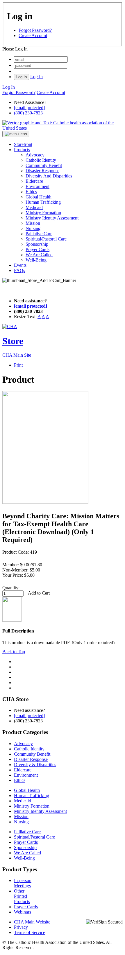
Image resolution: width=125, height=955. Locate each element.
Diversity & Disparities (35, 764)
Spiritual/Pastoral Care (46, 238)
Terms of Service (29, 932)
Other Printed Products (22, 896)
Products (22, 149)
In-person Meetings (22, 883)
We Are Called (39, 254)
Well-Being (36, 259)
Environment (37, 186)
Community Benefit (44, 165)
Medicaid (34, 207)
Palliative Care (39, 233)
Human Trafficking (43, 202)
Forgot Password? (35, 30)
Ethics (31, 191)
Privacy (21, 927)
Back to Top (13, 651)
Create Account (33, 35)
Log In (36, 76)
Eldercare (34, 181)
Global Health (38, 196)
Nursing (33, 228)
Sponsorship (37, 244)
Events (20, 265)
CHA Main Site (16, 355)
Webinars (22, 911)
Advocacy (35, 154)
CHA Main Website (32, 921)
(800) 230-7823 (28, 112)
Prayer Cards (37, 249)
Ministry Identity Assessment (52, 217)
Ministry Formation (43, 212)
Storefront (23, 144)
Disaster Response (42, 170)
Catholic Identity (41, 160)
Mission (33, 223)
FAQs (19, 270)
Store (12, 341)
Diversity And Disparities (49, 175)
